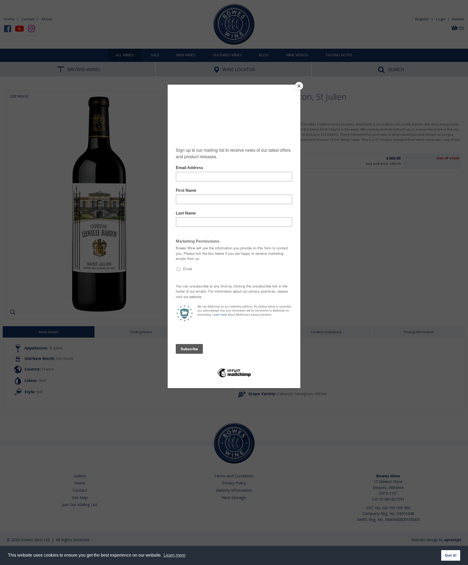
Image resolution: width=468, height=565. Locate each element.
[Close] (299, 86)
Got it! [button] (451, 555)
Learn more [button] (175, 555)
